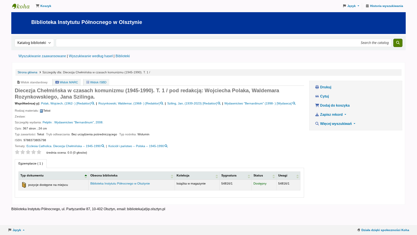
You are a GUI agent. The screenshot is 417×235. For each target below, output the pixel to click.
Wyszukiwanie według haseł (91, 56)
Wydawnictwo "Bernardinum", (74, 122)
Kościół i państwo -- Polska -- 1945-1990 (136, 146)
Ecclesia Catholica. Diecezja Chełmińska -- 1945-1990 (63, 146)
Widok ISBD (97, 82)
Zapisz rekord (331, 114)
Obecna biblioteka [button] (103, 175)
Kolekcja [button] (183, 175)
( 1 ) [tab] (30, 163)
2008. (99, 122)
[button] (43, 6)
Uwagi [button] (282, 175)
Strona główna (27, 72)
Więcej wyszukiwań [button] (336, 124)
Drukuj (325, 87)
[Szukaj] (397, 43)
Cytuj (324, 96)
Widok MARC (68, 82)
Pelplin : (48, 122)
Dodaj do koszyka (334, 105)
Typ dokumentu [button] (32, 175)
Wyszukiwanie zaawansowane (42, 56)
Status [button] (258, 175)
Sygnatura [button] (229, 175)
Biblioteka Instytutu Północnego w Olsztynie (23, 6)
